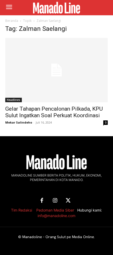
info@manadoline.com (56, 215)
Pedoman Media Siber (55, 210)
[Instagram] (55, 200)
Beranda (11, 20)
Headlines (13, 100)
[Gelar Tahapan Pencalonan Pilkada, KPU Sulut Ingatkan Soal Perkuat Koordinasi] (56, 70)
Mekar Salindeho (18, 122)
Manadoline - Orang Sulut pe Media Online (58, 236)
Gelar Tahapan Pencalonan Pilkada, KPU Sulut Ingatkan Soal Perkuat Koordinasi (54, 112)
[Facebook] (42, 200)
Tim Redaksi (21, 210)
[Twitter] (68, 200)
